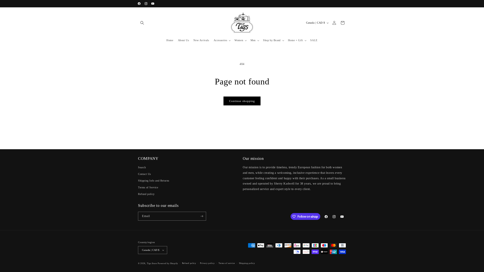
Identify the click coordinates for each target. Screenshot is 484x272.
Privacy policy (207, 263)
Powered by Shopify (168, 263)
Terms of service (227, 263)
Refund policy (146, 194)
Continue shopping (242, 101)
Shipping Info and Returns (153, 180)
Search (142, 167)
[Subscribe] (202, 216)
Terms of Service (148, 187)
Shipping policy (247, 263)
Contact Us (144, 174)
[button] (142, 23)
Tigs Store (152, 263)
